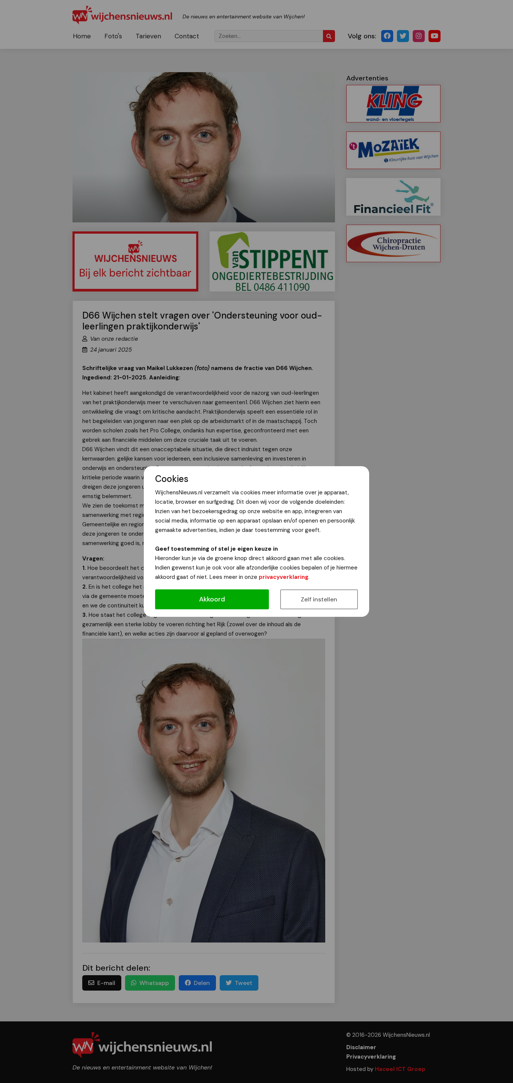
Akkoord (212, 599)
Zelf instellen (319, 599)
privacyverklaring (283, 577)
